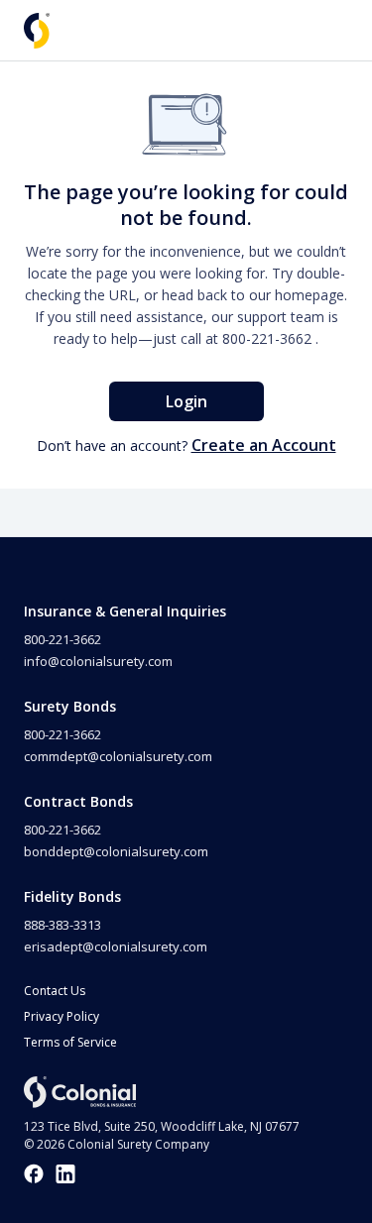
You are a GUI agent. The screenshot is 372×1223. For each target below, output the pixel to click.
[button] (37, 31)
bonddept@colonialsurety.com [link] (116, 851)
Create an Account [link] (263, 445)
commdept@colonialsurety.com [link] (118, 756)
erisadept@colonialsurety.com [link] (115, 946)
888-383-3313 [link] (62, 925)
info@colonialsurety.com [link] (98, 661)
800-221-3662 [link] (266, 338)
